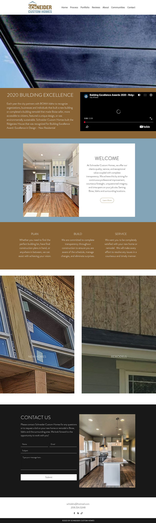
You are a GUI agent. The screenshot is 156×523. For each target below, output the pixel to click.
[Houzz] (78, 513)
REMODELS (119, 357)
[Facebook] (74, 513)
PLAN (35, 234)
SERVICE (121, 234)
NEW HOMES (37, 357)
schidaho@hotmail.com (78, 504)
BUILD (78, 234)
